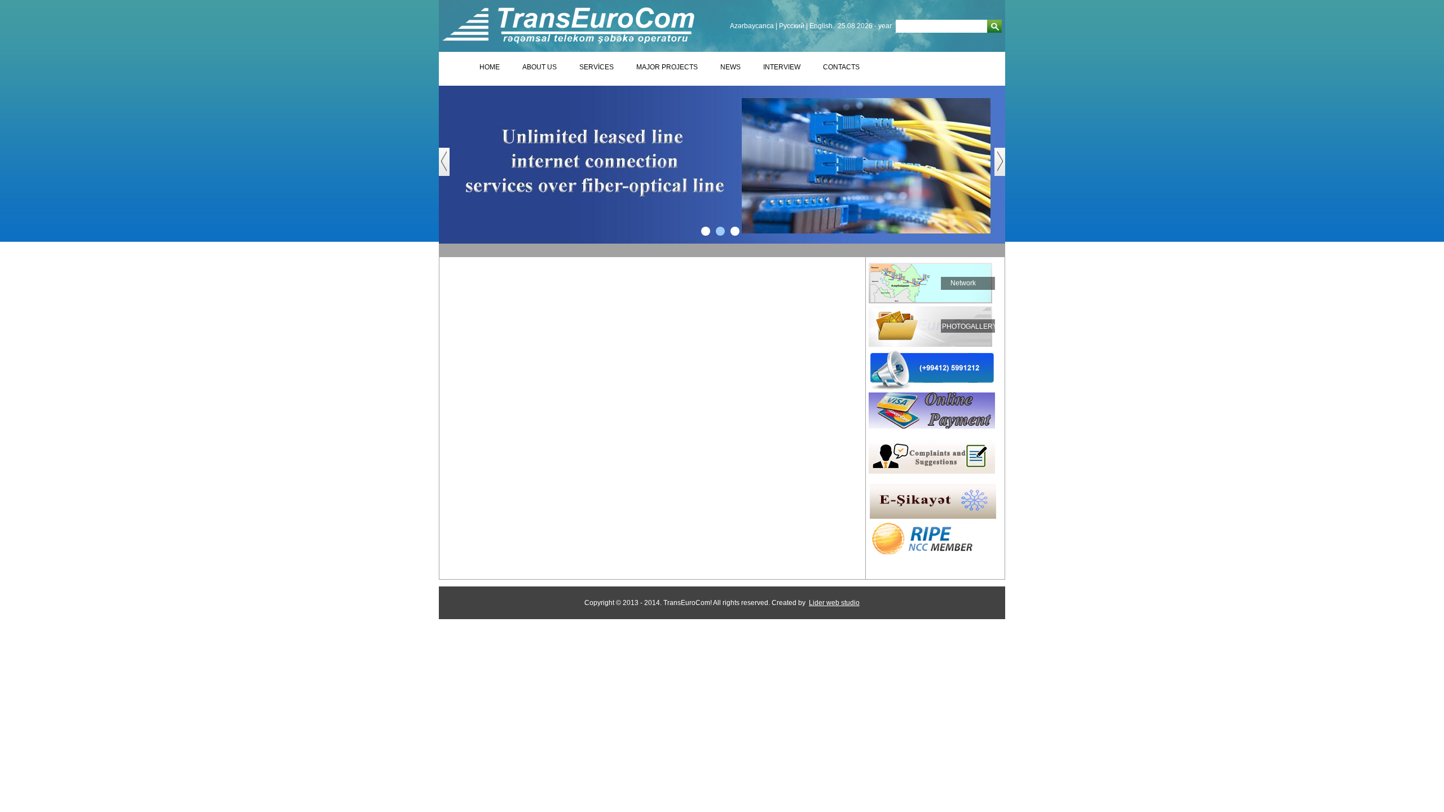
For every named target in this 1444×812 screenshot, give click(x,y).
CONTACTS (841, 67)
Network (963, 283)
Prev (450, 167)
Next (1005, 167)
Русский (791, 26)
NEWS (730, 67)
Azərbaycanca (752, 26)
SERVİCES (596, 67)
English (821, 26)
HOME (489, 67)
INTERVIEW (781, 67)
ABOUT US (539, 67)
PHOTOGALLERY (969, 326)
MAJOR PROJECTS (667, 67)
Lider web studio (834, 603)
